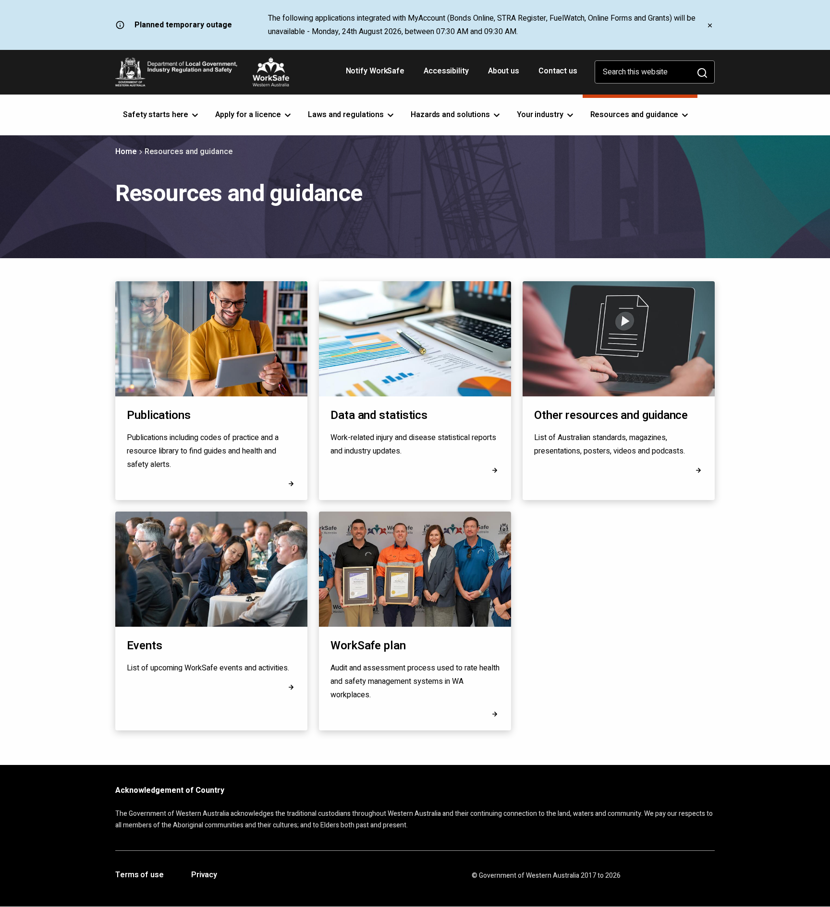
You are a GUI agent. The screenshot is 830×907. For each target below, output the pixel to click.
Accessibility (447, 74)
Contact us (557, 71)
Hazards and (451, 114)
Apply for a (249, 114)
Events (144, 645)
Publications (159, 415)
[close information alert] (710, 25)
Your (541, 114)
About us (503, 71)
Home (126, 151)
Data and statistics (378, 415)
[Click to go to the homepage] (202, 72)
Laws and (347, 114)
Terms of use (139, 875)
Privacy (204, 875)
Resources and (635, 114)
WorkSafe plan (368, 645)
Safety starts (156, 114)
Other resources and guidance (611, 415)
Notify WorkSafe (375, 71)
